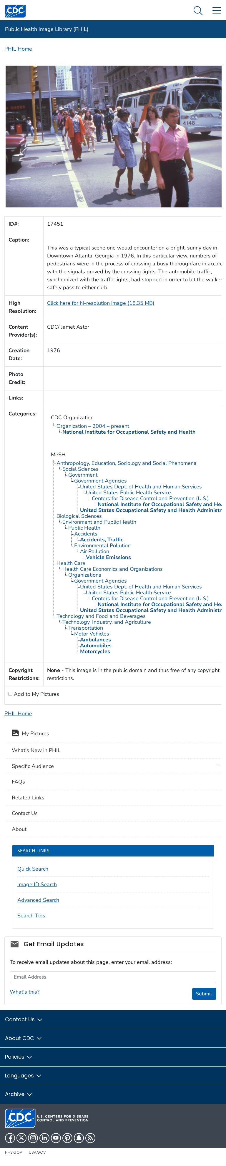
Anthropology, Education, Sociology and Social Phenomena (126, 463)
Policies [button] (15, 1056)
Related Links (28, 797)
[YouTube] (56, 1138)
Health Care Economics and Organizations (112, 569)
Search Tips (31, 915)
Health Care (70, 563)
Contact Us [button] (20, 1019)
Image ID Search (37, 884)
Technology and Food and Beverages (101, 616)
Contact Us (25, 813)
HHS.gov (13, 1152)
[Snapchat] (79, 1138)
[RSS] (90, 1138)
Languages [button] (20, 1075)
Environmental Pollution (102, 545)
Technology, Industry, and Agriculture (106, 622)
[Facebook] (10, 1138)
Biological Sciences (79, 516)
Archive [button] (15, 1094)
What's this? (24, 991)
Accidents (85, 533)
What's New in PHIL (36, 750)
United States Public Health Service (128, 492)
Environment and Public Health (99, 521)
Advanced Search (38, 900)
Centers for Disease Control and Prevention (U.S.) (150, 498)
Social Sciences (80, 469)
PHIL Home (18, 48)
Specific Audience (33, 766)
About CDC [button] (20, 1038)
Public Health (84, 527)
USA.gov (37, 1152)
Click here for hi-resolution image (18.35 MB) (100, 303)
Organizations (84, 574)
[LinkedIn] (44, 1138)
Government (82, 474)
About (19, 829)
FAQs (18, 781)
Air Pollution (94, 551)
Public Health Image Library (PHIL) (47, 29)
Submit (204, 993)
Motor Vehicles (91, 633)
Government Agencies (100, 480)
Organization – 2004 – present (92, 426)
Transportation (85, 627)
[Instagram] (33, 1138)
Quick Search (32, 868)
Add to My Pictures (35, 694)
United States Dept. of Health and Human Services (141, 486)
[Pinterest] (67, 1138)
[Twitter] (21, 1138)
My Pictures (34, 733)
